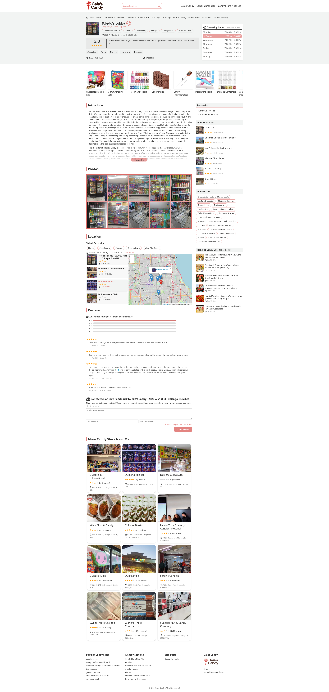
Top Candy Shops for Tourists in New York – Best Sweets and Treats (223, 257)
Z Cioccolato (214, 181)
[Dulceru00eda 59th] (174, 458)
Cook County (143, 17)
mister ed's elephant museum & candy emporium (217, 221)
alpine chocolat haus (206, 213)
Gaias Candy (187, 5)
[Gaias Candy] (94, 5)
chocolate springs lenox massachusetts (213, 197)
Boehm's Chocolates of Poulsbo (220, 140)
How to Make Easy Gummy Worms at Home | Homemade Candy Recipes (223, 298)
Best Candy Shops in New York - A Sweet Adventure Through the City (222, 267)
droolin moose (203, 205)
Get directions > (130, 252)
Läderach (214, 129)
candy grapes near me (217, 237)
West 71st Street (185, 30)
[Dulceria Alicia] (104, 559)
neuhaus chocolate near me (220, 225)
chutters (201, 225)
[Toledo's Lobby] (94, 29)
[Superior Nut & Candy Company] (174, 606)
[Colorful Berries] (139, 508)
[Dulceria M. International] (104, 458)
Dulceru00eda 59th (162, 269)
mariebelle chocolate (226, 201)
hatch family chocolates (135, 679)
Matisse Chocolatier (214, 160)
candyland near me (226, 213)
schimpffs (201, 229)
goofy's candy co (93, 672)
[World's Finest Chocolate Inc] (139, 606)
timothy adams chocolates (223, 209)
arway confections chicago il (209, 217)
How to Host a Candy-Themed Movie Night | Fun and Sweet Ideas (224, 308)
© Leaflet (166, 304)
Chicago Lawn (170, 17)
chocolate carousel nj (206, 233)
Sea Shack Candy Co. (215, 170)
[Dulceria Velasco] (139, 458)
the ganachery (219, 205)
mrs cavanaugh (92, 679)
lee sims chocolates (205, 201)
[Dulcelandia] (139, 559)
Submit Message (183, 429)
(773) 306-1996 (96, 57)
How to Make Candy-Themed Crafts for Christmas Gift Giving (221, 278)
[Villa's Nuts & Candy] (104, 508)
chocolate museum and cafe (209, 241)
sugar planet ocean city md (221, 229)
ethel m (201, 237)
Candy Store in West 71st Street (195, 17)
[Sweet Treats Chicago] (104, 606)
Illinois (130, 17)
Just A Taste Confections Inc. (218, 150)
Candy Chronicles (206, 5)
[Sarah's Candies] (174, 559)
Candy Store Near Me (229, 5)
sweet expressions (227, 233)
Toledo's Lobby (221, 17)
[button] (161, 282)
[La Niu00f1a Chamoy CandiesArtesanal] (174, 508)
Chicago (156, 17)
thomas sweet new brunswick (138, 665)
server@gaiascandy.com (214, 672)
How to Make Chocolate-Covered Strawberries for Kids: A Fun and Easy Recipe (221, 288)
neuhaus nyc (203, 209)
